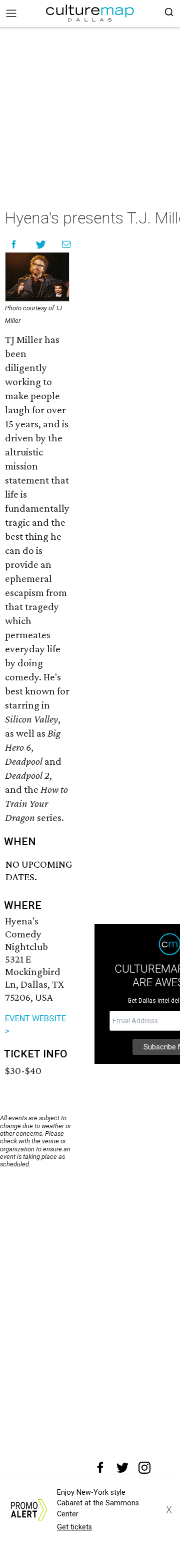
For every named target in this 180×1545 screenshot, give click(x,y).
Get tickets (74, 1527)
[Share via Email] (66, 244)
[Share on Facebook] (13, 244)
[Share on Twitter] (41, 244)
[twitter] (122, 1468)
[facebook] (100, 1468)
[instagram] (144, 1468)
